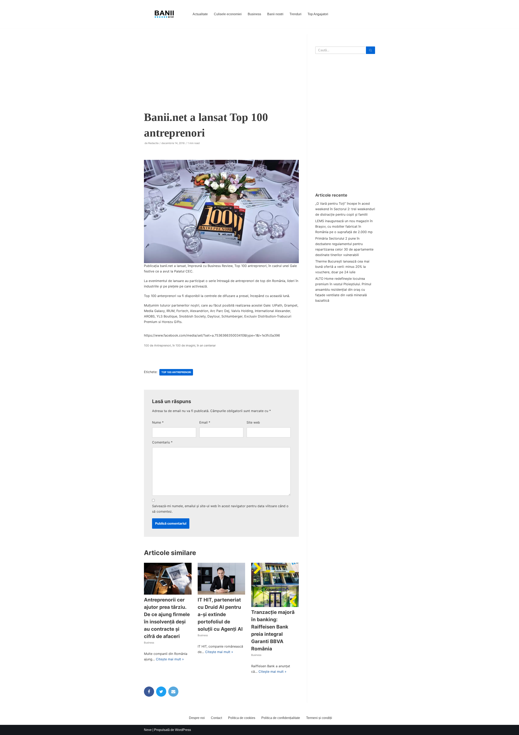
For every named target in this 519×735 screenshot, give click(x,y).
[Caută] (370, 50)
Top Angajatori (318, 14)
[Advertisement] (221, 68)
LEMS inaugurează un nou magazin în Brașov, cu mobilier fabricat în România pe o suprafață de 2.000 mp (344, 226)
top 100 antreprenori (176, 372)
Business (254, 14)
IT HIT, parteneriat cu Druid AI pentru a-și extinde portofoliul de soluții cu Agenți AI (220, 614)
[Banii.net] (164, 14)
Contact (216, 718)
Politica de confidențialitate (280, 718)
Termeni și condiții (319, 718)
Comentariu (162, 442)
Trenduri (295, 14)
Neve (148, 730)
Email (204, 422)
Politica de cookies (241, 718)
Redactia (153, 143)
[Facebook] (149, 692)
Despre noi (197, 718)
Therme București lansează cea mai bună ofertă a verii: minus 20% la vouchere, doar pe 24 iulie (342, 266)
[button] (370, 50)
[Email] (173, 692)
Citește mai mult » (170, 659)
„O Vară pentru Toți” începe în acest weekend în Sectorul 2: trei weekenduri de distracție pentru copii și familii (345, 208)
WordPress (183, 730)
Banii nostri (275, 14)
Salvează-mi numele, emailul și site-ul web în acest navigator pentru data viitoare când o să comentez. (220, 508)
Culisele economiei (228, 14)
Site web (253, 422)
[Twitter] (161, 692)
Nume (158, 422)
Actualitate (200, 14)
